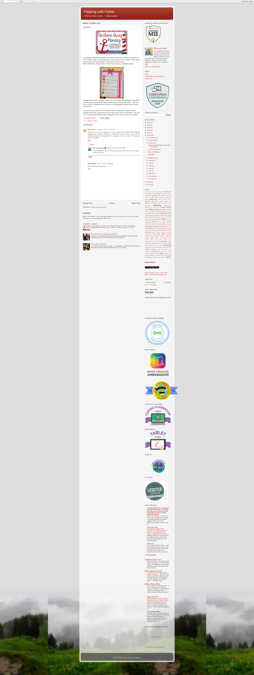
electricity (147, 207)
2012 (149, 184)
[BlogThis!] (103, 118)
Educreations (167, 205)
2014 (149, 135)
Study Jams (156, 245)
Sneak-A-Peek (159, 243)
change (163, 195)
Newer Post (88, 203)
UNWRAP (94, 224)
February (152, 176)
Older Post (135, 203)
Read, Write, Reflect (153, 584)
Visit (154, 647)
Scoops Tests (167, 239)
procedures (168, 232)
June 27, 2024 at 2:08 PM (105, 163)
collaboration (153, 199)
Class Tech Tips (152, 527)
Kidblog (169, 221)
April (150, 171)
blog (157, 193)
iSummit (153, 221)
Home (112, 203)
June (150, 165)
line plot (160, 223)
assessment (167, 192)
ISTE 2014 (168, 219)
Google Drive (163, 215)
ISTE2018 (147, 221)
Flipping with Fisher (99, 12)
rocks (169, 238)
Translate (154, 285)
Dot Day (163, 203)
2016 (149, 130)
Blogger (138, 657)
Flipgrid (146, 209)
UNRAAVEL (91, 64)
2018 (149, 125)
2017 (149, 127)
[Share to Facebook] (107, 118)
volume (146, 255)
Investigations (157, 219)
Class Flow (148, 197)
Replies (92, 144)
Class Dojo (168, 195)
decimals (147, 201)
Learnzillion (148, 223)
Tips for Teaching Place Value (156, 545)
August (151, 160)
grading (169, 215)
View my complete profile (153, 66)
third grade (165, 249)
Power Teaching (160, 232)
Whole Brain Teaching (162, 255)
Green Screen (148, 217)
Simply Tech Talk (152, 597)
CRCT (159, 199)
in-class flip (151, 219)
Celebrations (154, 195)
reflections (161, 236)
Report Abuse (150, 262)
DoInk (158, 203)
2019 (149, 122)
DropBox (169, 203)
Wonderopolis (148, 257)
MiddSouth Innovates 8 (154, 516)
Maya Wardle (92, 163)
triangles (152, 253)
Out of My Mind (154, 230)
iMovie (146, 219)
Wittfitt (169, 255)
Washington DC (153, 255)
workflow (155, 257)
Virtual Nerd (168, 253)
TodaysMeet (154, 251)
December (152, 137)
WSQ (168, 257)
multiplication (148, 226)
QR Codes (161, 234)
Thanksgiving (148, 247)
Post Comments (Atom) (98, 207)
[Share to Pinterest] (108, 118)
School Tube (153, 239)
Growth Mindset (157, 217)
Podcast (154, 232)
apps (158, 191)
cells (159, 195)
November (152, 140)
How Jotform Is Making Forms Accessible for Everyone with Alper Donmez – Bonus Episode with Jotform (157, 531)
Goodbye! (86, 213)
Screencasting (148, 241)
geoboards (154, 211)
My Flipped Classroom (154, 571)
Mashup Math (151, 555)
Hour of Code (164, 217)
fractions (169, 209)
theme (158, 249)
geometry (160, 211)
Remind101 (168, 236)
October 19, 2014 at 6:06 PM (116, 148)
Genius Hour (148, 211)
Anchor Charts (92, 121)
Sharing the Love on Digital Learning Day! (104, 234)
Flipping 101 (149, 78)
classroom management (165, 197)
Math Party (165, 223)
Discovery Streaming (151, 203)
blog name (161, 193)
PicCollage (148, 232)
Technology (167, 245)
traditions (147, 253)
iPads (163, 219)
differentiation (155, 201)
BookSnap (147, 195)
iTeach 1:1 (150, 543)
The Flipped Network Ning (162, 247)
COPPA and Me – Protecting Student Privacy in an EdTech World (157, 599)
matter (152, 224)
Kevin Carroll (161, 221)
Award (146, 193)
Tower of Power (167, 251)
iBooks (169, 217)
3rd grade (147, 191)
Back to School (152, 193)
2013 (149, 182)
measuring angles (158, 224)
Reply (89, 140)
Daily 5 (169, 199)
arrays (161, 191)
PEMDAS (163, 230)
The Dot (154, 247)
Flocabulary (163, 209)
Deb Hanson (92, 129)
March (151, 173)
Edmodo (157, 205)
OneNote (150, 228)
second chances (156, 241)
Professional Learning (150, 234)
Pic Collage (168, 230)
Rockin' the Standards (161, 238)
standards (150, 245)
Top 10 (160, 251)
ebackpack (148, 205)
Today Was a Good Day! (98, 244)
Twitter (156, 253)
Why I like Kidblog (153, 152)
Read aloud (154, 236)
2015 (149, 133)
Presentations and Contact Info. (155, 76)
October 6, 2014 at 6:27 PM (105, 129)
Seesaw (164, 241)
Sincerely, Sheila (98, 148)
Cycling (164, 199)
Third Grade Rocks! (154, 149)
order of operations (158, 228)
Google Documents (154, 215)
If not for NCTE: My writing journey (157, 585)
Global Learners (167, 211)
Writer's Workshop (161, 257)
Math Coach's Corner (154, 559)
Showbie (154, 243)
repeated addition (149, 238)
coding (146, 199)
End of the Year (155, 207)
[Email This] (101, 118)
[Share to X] (105, 118)
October (151, 143)
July (150, 163)
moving (169, 224)
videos (161, 253)
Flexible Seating (166, 207)
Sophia (165, 243)
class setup (155, 197)
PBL (159, 230)
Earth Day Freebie (152, 561)
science (160, 239)
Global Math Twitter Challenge (152, 213)
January (151, 179)
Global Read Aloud (165, 213)
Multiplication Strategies (159, 226)
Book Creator (168, 193)
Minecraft (165, 224)
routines (147, 239)
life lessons (154, 223)
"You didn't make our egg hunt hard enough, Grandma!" (157, 573)
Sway (161, 245)
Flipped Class (154, 209)
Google (146, 215)
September (152, 158)
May (150, 168)
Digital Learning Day (165, 201)
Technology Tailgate (154, 611)
